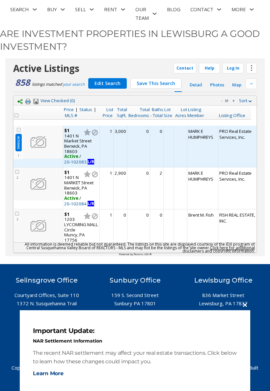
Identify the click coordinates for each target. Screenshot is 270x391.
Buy (52, 9)
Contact (201, 9)
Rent (110, 9)
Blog (173, 9)
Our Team (142, 13)
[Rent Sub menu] (123, 9)
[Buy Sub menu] (62, 9)
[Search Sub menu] (34, 9)
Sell (80, 9)
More (238, 9)
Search (19, 9)
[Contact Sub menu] (219, 9)
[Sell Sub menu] (91, 9)
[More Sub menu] (251, 9)
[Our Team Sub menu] (154, 13)
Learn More (48, 373)
